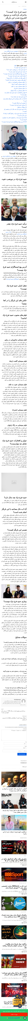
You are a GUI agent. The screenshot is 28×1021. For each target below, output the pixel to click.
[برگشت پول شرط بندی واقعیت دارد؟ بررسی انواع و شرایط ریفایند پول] (14, 932)
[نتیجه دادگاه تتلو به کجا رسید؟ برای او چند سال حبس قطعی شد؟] (14, 801)
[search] (3, 2)
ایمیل (25, 746)
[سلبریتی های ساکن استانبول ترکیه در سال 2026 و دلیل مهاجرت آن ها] (14, 847)
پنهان (15, 65)
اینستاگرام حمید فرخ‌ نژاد (12, 279)
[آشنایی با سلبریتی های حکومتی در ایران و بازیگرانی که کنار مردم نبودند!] (14, 779)
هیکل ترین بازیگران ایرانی (9, 156)
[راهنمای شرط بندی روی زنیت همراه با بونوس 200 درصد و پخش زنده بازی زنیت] (14, 903)
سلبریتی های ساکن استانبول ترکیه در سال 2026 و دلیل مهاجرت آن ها (14, 859)
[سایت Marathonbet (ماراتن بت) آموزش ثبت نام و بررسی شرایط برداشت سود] (14, 990)
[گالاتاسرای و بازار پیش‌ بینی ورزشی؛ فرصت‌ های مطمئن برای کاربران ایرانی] (14, 961)
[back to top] (25, 1018)
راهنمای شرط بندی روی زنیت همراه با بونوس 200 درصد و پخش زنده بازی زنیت (14, 916)
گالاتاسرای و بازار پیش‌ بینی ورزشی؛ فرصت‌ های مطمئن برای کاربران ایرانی (14, 974)
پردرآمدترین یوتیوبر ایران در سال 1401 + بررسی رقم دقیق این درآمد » (13, 711)
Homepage (24, 6)
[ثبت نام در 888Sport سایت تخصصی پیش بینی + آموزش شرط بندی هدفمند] (14, 874)
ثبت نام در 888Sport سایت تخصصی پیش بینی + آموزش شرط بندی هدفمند (14, 887)
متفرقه (19, 6)
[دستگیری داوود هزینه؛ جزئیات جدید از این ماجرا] (14, 822)
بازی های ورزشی (23, 911)
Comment (25, 728)
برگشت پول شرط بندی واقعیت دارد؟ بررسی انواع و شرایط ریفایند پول (15, 945)
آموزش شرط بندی (23, 940)
